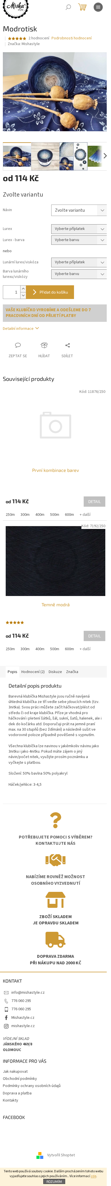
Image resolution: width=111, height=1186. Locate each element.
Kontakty (10, 1100)
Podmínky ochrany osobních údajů (32, 1086)
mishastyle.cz (23, 1026)
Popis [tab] (12, 672)
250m (10, 515)
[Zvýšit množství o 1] (23, 289)
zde (93, 1176)
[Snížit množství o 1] (23, 295)
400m (39, 515)
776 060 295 (21, 1001)
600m (69, 515)
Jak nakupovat (15, 1071)
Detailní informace (18, 329)
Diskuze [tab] (55, 672)
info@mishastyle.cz (28, 992)
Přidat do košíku (54, 292)
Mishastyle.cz (22, 1018)
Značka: (24, 44)
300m (25, 515)
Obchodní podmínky (20, 1079)
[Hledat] (68, 7)
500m (54, 515)
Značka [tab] (72, 672)
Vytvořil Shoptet (61, 1155)
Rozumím (54, 1181)
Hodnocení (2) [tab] (33, 672)
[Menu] (98, 7)
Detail (94, 501)
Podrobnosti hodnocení (72, 38)
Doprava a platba (17, 1093)
